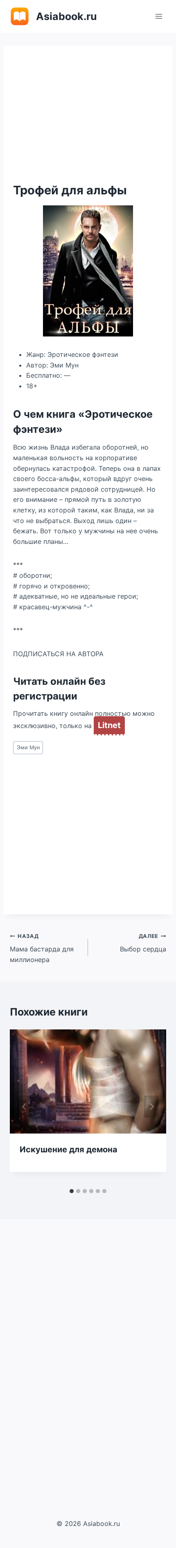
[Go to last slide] (24, 1107)
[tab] (72, 1191)
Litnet (109, 725)
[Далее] (151, 1107)
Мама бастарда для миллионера (42, 948)
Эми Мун (28, 747)
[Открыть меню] (158, 16)
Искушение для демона (68, 1149)
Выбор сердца (143, 943)
